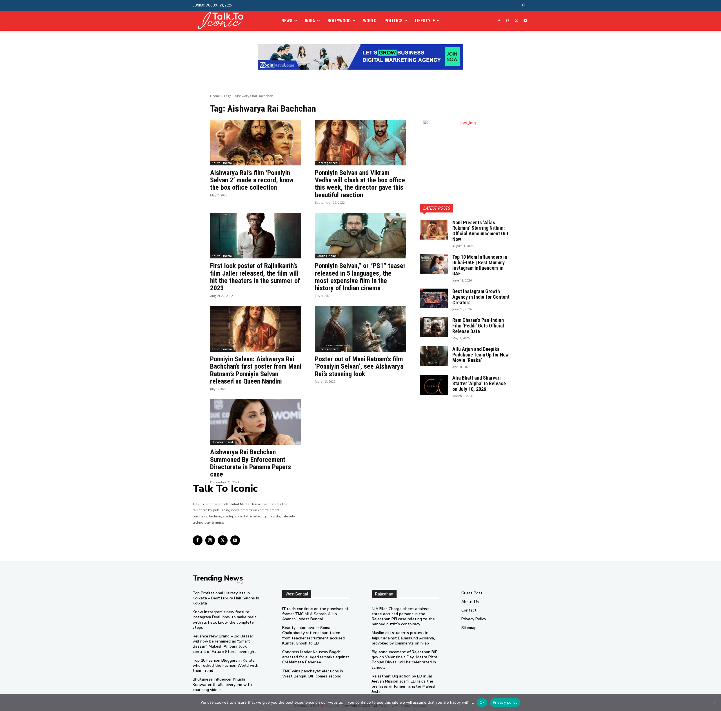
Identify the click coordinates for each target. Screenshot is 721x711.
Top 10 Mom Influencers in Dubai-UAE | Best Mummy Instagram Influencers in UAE (479, 265)
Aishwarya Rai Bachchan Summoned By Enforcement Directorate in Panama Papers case (250, 463)
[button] (524, 5)
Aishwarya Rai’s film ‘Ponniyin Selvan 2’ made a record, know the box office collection (251, 180)
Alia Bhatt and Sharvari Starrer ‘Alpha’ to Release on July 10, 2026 (479, 383)
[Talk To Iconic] (223, 20)
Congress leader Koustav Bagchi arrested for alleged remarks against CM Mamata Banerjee (315, 657)
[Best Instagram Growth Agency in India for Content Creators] (434, 298)
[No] (714, 702)
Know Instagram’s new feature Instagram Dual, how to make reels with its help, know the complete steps (225, 619)
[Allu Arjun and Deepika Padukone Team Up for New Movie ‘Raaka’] (434, 356)
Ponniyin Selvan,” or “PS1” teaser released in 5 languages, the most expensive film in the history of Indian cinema (360, 277)
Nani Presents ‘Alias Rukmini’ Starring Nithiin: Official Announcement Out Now (480, 231)
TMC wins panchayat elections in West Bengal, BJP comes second (312, 673)
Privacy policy (505, 702)
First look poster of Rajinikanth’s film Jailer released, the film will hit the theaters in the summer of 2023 (255, 277)
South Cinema (222, 163)
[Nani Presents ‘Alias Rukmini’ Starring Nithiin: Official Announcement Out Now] (434, 230)
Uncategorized (327, 163)
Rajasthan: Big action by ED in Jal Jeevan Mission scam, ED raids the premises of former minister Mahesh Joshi (404, 684)
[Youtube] (525, 21)
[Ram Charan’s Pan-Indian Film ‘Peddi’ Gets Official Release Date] (434, 327)
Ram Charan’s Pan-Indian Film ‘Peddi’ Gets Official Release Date (478, 325)
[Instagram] (508, 21)
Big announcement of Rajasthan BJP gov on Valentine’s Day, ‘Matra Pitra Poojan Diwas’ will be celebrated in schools (405, 659)
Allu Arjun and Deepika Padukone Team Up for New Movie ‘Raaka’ (480, 354)
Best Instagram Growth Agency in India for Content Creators (480, 296)
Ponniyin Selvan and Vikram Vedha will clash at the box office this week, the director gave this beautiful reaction (360, 184)
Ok (482, 702)
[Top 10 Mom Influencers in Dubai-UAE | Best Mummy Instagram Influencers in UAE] (434, 264)
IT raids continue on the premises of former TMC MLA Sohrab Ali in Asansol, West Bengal (315, 614)
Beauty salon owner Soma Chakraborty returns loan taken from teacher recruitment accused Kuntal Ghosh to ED (313, 635)
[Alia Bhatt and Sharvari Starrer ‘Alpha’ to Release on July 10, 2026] (434, 385)
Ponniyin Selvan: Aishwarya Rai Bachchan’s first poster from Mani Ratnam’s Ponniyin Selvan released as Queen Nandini (255, 370)
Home (215, 96)
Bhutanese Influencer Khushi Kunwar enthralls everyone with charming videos (222, 684)
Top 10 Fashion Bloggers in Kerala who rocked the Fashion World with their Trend (225, 665)
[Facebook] (499, 21)
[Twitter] (516, 21)
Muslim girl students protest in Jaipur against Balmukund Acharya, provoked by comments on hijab (403, 638)
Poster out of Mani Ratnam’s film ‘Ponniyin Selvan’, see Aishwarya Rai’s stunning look (359, 366)
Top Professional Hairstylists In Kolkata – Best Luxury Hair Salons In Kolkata (226, 598)
